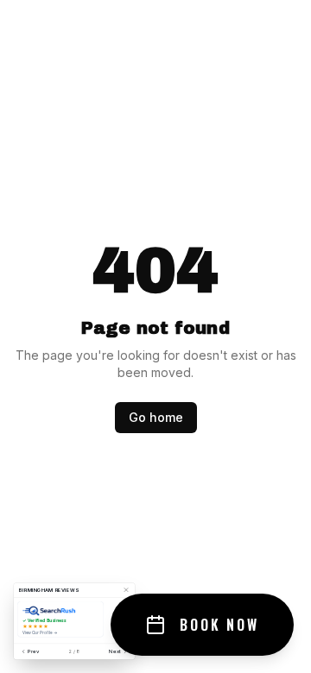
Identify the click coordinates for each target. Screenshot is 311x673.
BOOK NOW (219, 624)
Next (115, 651)
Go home (156, 417)
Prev (34, 651)
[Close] (126, 590)
